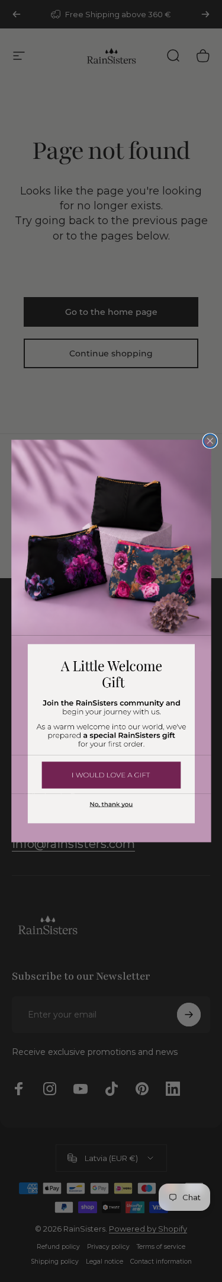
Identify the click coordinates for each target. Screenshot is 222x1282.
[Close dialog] (210, 441)
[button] (111, 774)
